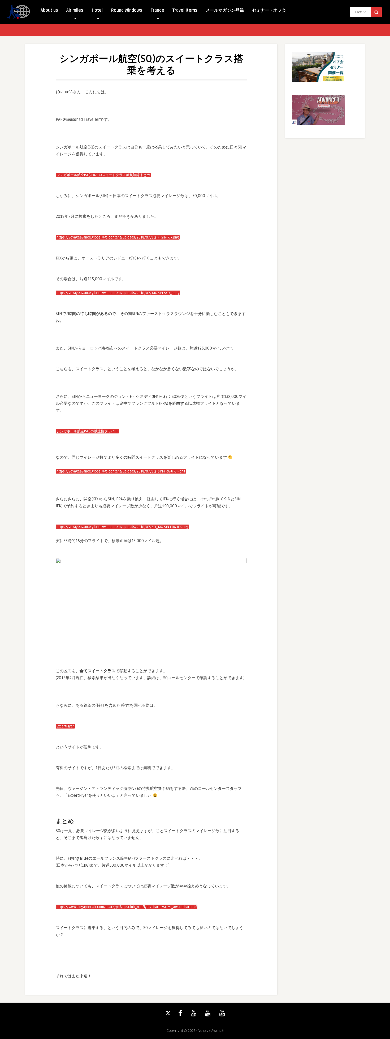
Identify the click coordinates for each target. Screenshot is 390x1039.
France (157, 10)
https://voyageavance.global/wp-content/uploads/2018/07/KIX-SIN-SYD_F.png (118, 293)
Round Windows (126, 10)
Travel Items (184, 10)
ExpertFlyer (65, 726)
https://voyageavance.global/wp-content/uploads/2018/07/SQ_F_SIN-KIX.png (118, 237)
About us (49, 10)
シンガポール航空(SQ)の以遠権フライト (87, 431)
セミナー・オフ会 (269, 10)
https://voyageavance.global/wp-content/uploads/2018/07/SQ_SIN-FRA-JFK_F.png (121, 471)
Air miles (74, 10)
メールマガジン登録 (225, 10)
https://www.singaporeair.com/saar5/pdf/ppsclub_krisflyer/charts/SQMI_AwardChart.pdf (127, 907)
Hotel (97, 10)
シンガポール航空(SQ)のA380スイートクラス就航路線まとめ (103, 175)
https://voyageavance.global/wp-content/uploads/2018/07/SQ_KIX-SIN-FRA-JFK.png (122, 527)
